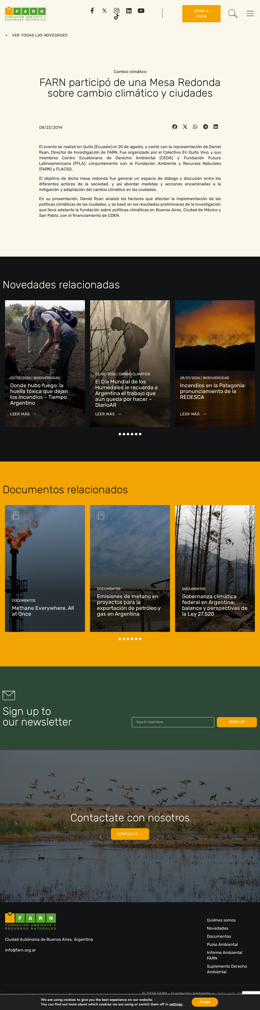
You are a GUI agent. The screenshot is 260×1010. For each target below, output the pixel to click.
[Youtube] (141, 11)
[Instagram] (116, 11)
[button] (175, 127)
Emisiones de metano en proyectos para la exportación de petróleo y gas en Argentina (43, 605)
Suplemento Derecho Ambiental (227, 969)
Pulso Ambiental (222, 944)
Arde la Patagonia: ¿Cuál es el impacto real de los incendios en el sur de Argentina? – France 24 (210, 394)
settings (175, 1004)
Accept (204, 1002)
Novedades (217, 928)
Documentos (219, 936)
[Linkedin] (129, 11)
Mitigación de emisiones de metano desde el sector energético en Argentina (212, 605)
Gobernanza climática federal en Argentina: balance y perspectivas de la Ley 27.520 (129, 605)
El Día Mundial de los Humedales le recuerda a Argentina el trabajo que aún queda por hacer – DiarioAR (41, 393)
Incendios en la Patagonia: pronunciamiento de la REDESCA (128, 391)
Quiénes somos (221, 920)
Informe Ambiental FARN (224, 955)
